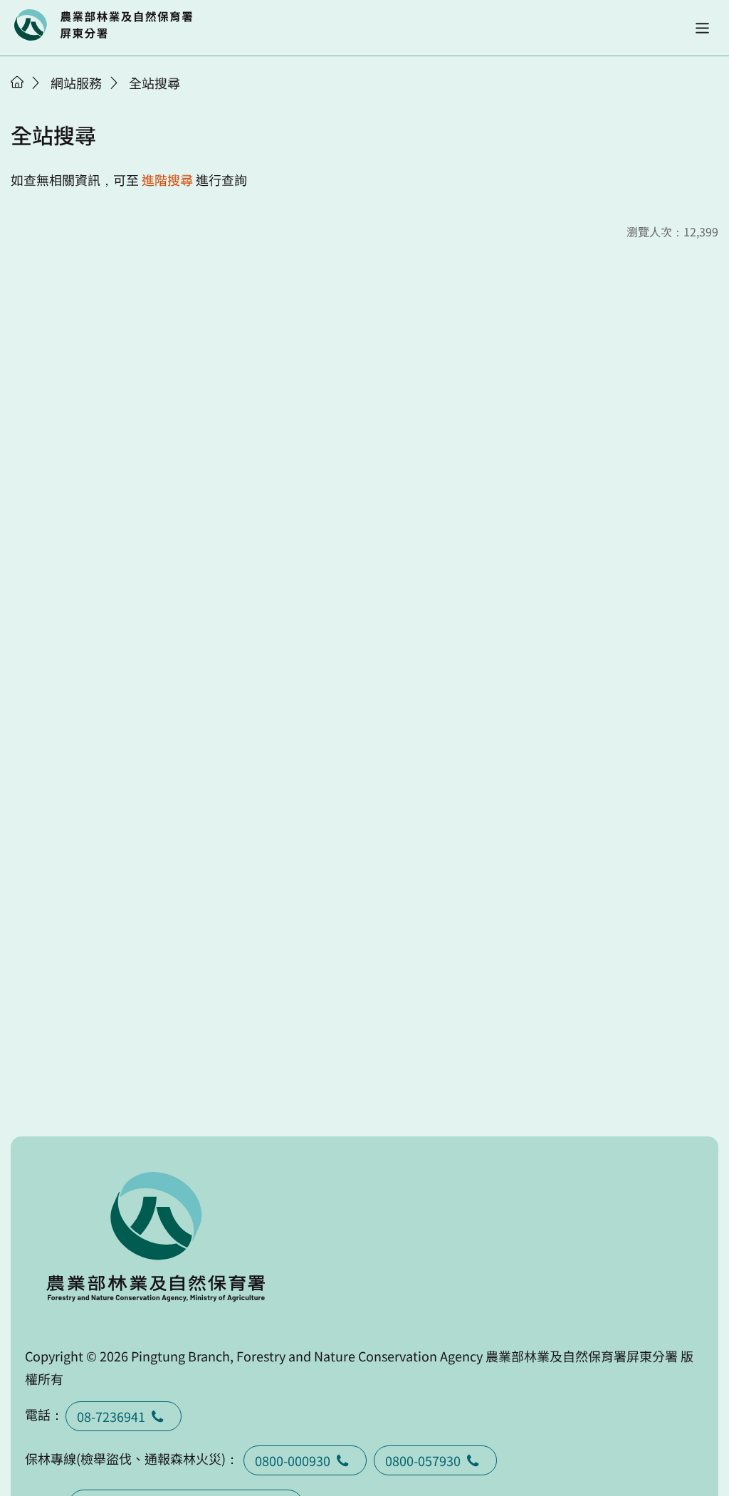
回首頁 (103, 25)
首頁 (17, 81)
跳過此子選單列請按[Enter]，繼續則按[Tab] (32, 100)
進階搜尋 (167, 179)
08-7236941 (111, 1416)
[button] (702, 28)
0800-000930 (292, 1460)
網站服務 (76, 82)
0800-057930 (423, 1460)
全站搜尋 (154, 82)
